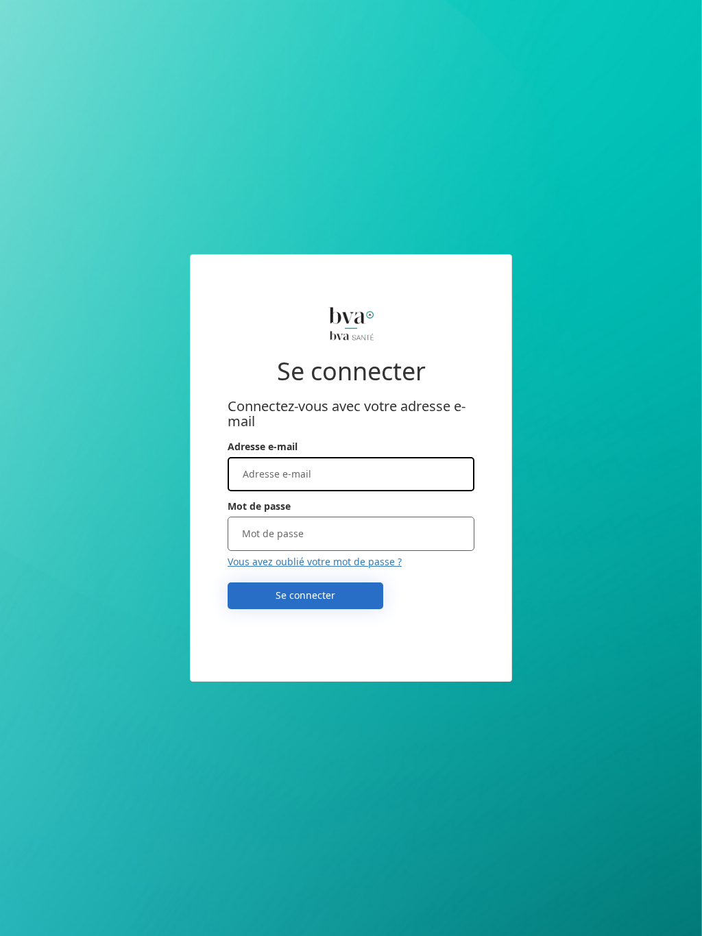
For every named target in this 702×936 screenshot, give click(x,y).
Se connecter (305, 595)
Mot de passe (259, 506)
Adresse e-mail (263, 446)
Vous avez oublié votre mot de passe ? (315, 561)
